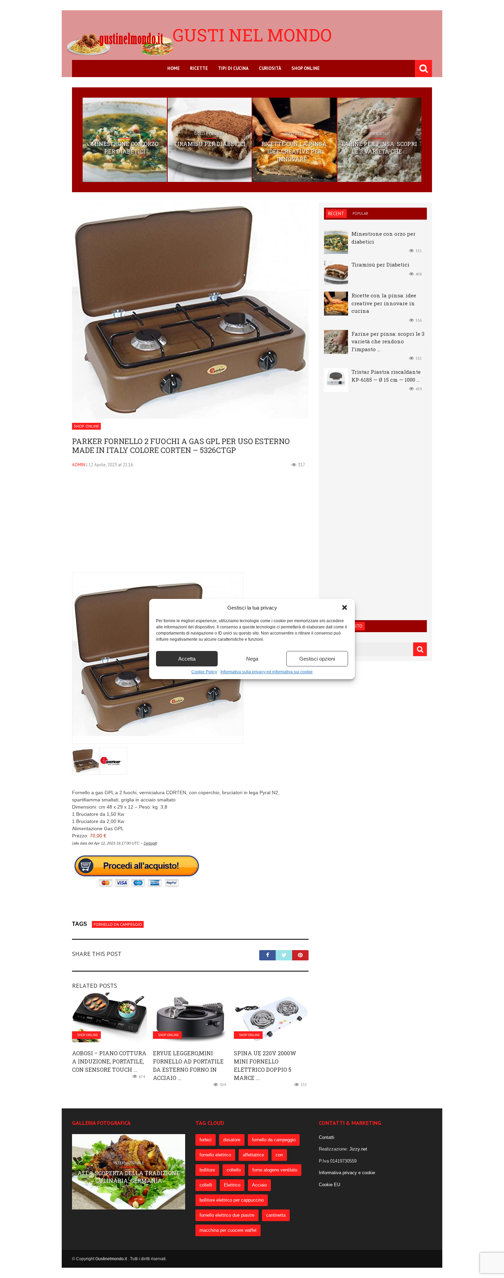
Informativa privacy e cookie (347, 1172)
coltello (234, 1169)
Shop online (305, 68)
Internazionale (128, 1162)
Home (173, 68)
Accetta (186, 659)
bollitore (207, 1169)
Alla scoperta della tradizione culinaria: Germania (128, 1176)
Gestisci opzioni (317, 659)
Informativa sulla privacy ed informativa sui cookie (266, 672)
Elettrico (232, 1185)
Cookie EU (329, 1184)
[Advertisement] (190, 525)
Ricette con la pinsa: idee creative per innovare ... (294, 151)
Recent (336, 214)
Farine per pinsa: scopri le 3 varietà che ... (379, 147)
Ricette (199, 68)
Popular (360, 213)
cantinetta (276, 1215)
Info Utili (294, 133)
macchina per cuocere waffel (228, 1230)
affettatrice (253, 1154)
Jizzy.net (358, 1149)
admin (78, 465)
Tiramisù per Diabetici (209, 143)
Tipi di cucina (233, 68)
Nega (252, 659)
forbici (206, 1139)
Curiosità (270, 68)
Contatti (326, 1137)
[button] (344, 607)
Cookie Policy (204, 672)
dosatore (231, 1139)
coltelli (206, 1185)
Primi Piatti (124, 133)
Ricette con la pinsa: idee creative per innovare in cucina (383, 303)
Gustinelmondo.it (111, 1258)
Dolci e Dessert (209, 133)
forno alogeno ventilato (274, 1169)
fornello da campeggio (118, 924)
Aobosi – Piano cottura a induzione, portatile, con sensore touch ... (109, 1061)
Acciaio (259, 1185)
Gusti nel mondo (252, 35)
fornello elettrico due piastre (227, 1215)
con (279, 1154)
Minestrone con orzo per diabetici (124, 147)
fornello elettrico (215, 1154)
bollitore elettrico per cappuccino (232, 1200)
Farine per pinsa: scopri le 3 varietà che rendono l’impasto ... (387, 341)
